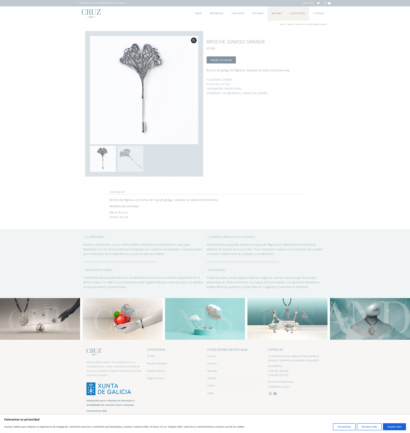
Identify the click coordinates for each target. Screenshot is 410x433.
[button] (194, 40)
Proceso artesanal (157, 363)
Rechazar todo (369, 426)
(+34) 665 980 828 (278, 371)
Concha (211, 356)
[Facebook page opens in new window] (270, 393)
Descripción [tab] (117, 192)
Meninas (212, 371)
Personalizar (344, 426)
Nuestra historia (156, 371)
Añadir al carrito (221, 60)
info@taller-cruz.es (278, 386)
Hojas (210, 393)
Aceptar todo (394, 426)
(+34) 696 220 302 (278, 375)
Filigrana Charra (156, 378)
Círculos (212, 363)
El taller (151, 356)
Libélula (211, 378)
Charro (211, 385)
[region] (205, 424)
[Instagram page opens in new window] (275, 393)
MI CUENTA (308, 3)
